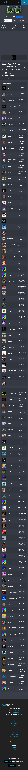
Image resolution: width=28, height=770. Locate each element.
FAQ (14, 721)
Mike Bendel (17, 710)
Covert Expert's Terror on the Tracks (11, 65)
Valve (20, 714)
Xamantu (16, 712)
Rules (14, 725)
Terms (14, 739)
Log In (24, 2)
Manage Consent (14, 734)
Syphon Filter (10, 17)
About (14, 728)
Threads (14, 747)
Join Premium (14, 741)
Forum (22, 20)
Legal (14, 732)
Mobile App (14, 723)
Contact (14, 730)
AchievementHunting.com (14, 754)
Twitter (14, 749)
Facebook (14, 752)
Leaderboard (16, 20)
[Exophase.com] (7, 2)
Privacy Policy (14, 736)
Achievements (7, 20)
